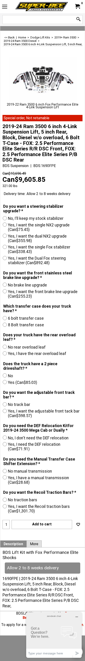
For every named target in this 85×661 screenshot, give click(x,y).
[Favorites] (78, 524)
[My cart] (77, 6)
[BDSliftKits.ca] (41, 6)
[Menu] (4, 7)
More (34, 544)
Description (13, 544)
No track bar (19, 404)
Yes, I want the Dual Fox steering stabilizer (37, 260)
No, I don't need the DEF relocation (38, 438)
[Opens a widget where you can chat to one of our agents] (53, 634)
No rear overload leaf (27, 347)
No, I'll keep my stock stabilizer (35, 218)
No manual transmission (30, 471)
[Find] (78, 19)
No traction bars (22, 500)
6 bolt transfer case (26, 318)
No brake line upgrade (27, 285)
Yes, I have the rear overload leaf (37, 353)
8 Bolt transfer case (26, 325)
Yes (22, 382)
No (10, 376)
